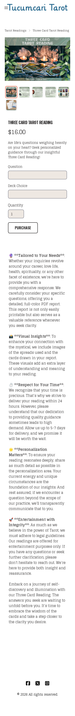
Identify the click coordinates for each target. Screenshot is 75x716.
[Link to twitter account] (37, 683)
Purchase (23, 227)
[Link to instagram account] (47, 683)
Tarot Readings (15, 31)
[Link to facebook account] (28, 683)
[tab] (11, 92)
